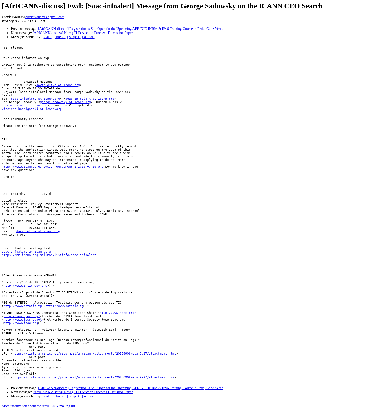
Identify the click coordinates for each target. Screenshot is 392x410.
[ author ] (88, 37)
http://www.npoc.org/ (118, 312)
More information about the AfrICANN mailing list (38, 406)
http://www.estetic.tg (23, 306)
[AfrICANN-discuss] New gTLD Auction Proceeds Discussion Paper (83, 33)
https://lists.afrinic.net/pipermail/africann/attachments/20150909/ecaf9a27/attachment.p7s (93, 377)
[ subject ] (74, 37)
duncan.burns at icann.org (24, 105)
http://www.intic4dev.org (25, 285)
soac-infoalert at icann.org (35, 98)
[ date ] (47, 37)
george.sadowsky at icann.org (65, 102)
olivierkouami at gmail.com (44, 17)
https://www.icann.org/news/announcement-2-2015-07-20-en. (52, 166)
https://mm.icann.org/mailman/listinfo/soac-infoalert (49, 255)
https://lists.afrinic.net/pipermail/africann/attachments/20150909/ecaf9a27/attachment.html (94, 353)
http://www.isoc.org (21, 323)
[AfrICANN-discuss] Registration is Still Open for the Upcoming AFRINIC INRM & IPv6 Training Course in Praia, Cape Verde (130, 29)
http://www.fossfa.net (23, 319)
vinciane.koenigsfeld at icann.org (32, 109)
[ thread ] (59, 37)
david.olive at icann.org (58, 85)
